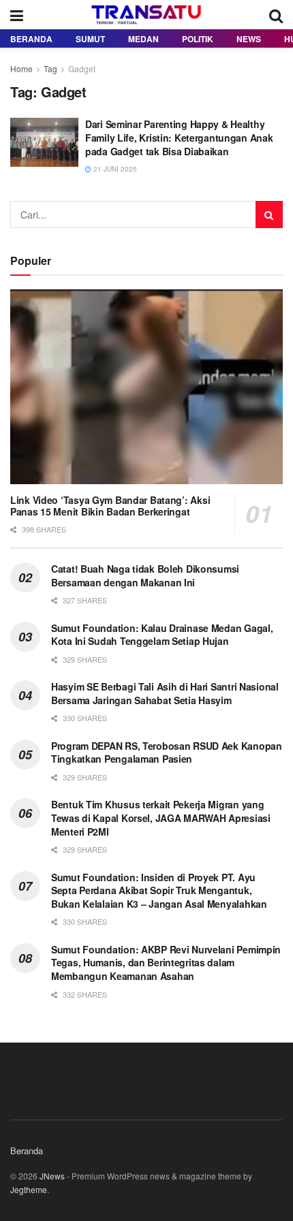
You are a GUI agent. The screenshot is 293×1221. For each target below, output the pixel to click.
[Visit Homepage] (146, 15)
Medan (143, 39)
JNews (52, 1176)
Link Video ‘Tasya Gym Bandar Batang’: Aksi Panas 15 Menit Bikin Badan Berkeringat (110, 506)
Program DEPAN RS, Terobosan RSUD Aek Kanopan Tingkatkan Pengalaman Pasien (166, 752)
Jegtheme (28, 1189)
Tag (50, 68)
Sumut (90, 39)
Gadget (81, 68)
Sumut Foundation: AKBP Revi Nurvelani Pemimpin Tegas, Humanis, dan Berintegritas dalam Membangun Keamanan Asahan (166, 962)
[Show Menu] (16, 14)
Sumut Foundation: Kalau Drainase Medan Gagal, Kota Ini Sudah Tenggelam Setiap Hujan (162, 634)
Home (21, 68)
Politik (197, 39)
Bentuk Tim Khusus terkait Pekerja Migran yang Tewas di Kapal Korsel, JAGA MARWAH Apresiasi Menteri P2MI (161, 817)
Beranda (31, 39)
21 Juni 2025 (114, 169)
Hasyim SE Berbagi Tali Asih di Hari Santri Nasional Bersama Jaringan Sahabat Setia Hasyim (165, 693)
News (248, 39)
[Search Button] (276, 14)
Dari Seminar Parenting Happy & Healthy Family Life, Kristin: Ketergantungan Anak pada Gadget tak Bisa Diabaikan (179, 137)
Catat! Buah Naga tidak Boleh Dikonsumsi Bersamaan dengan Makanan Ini (145, 575)
